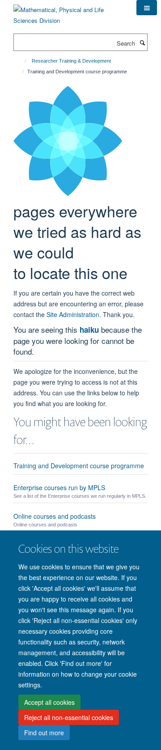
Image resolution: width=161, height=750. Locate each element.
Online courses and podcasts (54, 516)
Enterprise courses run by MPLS (59, 487)
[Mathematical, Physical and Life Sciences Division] (68, 12)
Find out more (44, 732)
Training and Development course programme (78, 465)
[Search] (142, 42)
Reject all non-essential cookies (68, 717)
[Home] (21, 61)
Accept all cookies (49, 702)
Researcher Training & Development (71, 61)
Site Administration (73, 314)
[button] (146, 7)
